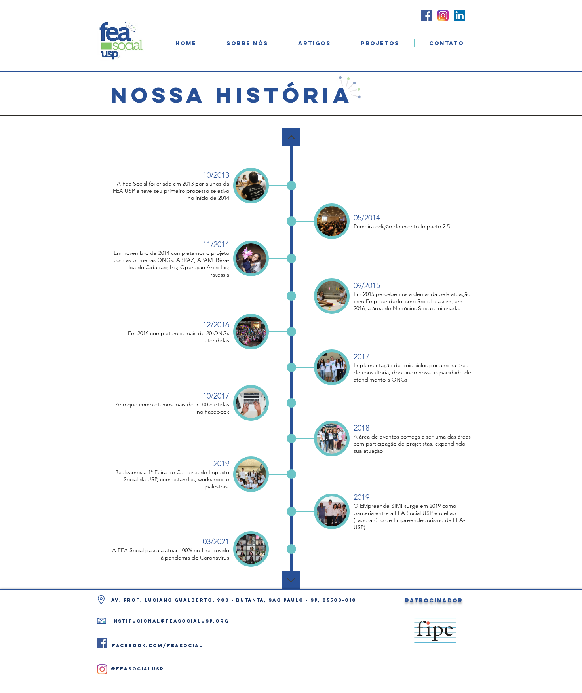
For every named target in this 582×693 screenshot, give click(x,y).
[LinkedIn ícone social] (459, 15)
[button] (247, 43)
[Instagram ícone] (443, 15)
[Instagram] (102, 669)
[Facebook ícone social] (426, 15)
